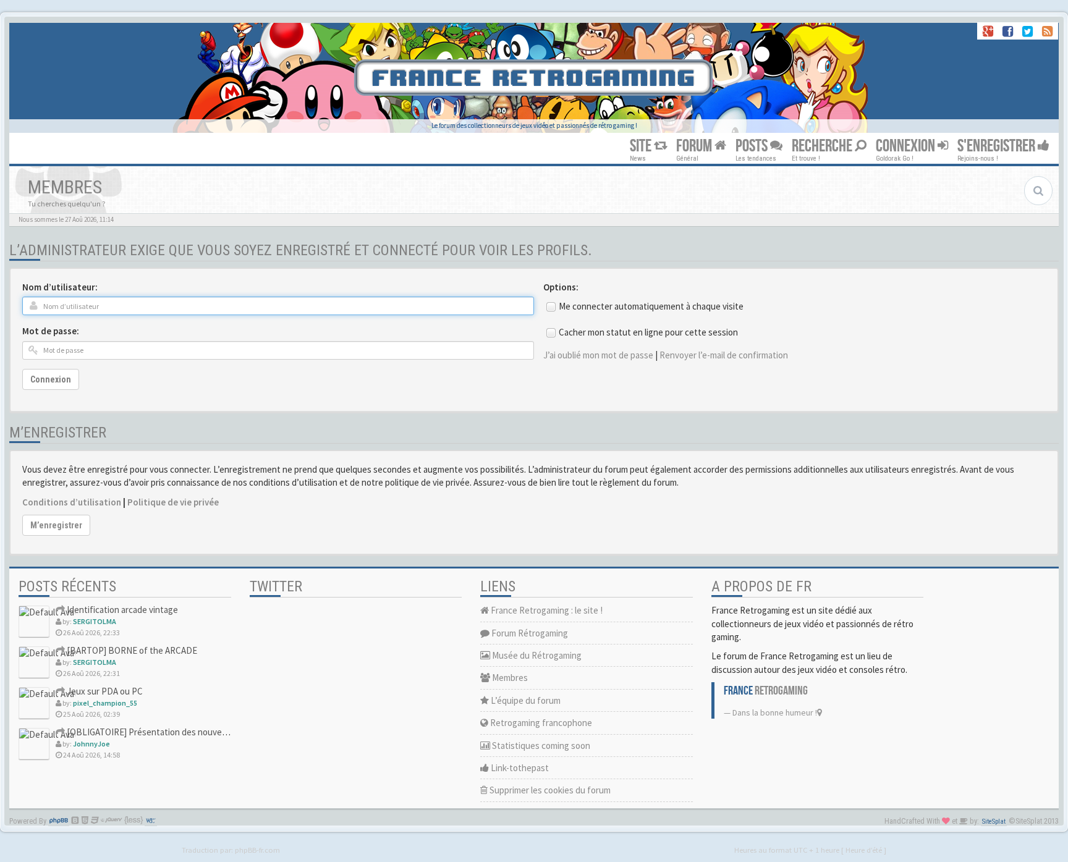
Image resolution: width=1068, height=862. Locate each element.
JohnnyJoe (91, 743)
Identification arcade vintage (121, 609)
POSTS (752, 146)
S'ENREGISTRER (997, 146)
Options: (560, 287)
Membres (509, 677)
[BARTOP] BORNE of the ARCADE (131, 650)
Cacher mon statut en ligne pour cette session (648, 332)
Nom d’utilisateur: (60, 287)
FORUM (695, 146)
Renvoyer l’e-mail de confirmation (723, 355)
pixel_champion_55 (105, 703)
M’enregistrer (56, 525)
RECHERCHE (823, 146)
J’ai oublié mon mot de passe (598, 355)
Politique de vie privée (173, 502)
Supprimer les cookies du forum (549, 790)
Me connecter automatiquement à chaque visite (651, 306)
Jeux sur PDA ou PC (104, 691)
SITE (642, 146)
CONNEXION (907, 146)
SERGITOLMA (94, 621)
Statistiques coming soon (540, 745)
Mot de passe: (50, 331)
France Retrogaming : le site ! (546, 610)
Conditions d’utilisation (71, 502)
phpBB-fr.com (257, 850)
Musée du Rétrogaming (536, 655)
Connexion (50, 379)
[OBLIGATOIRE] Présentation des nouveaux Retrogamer (174, 732)
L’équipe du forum (525, 700)
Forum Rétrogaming (529, 633)
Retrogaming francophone (540, 723)
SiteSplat (994, 822)
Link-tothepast (519, 768)
